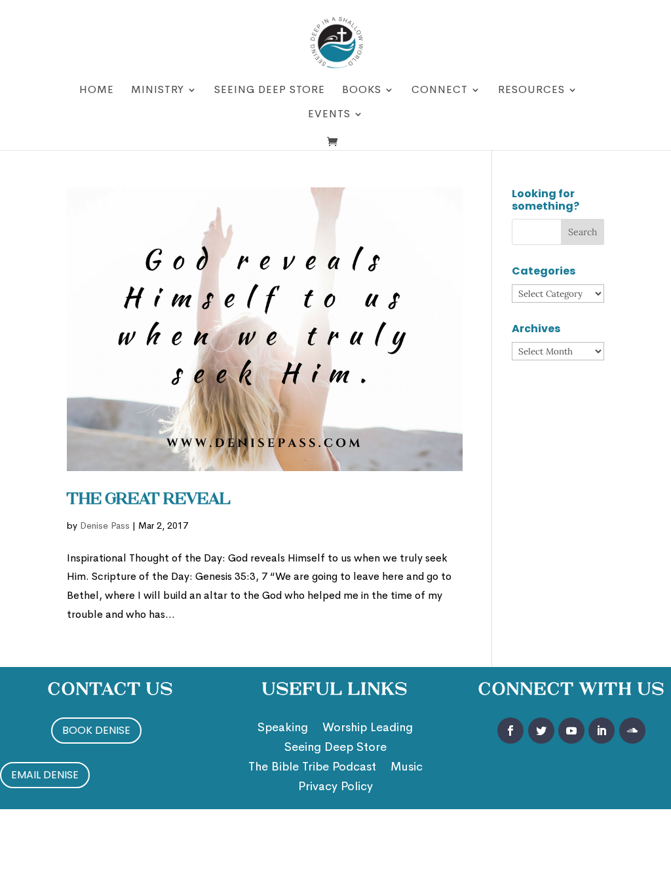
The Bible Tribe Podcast (312, 768)
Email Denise (45, 774)
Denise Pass (105, 525)
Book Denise (96, 730)
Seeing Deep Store (269, 90)
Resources (531, 90)
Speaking (283, 728)
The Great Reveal (149, 500)
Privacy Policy (335, 787)
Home (96, 90)
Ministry (157, 90)
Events (329, 115)
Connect (440, 90)
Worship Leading (367, 728)
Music (407, 768)
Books (361, 90)
